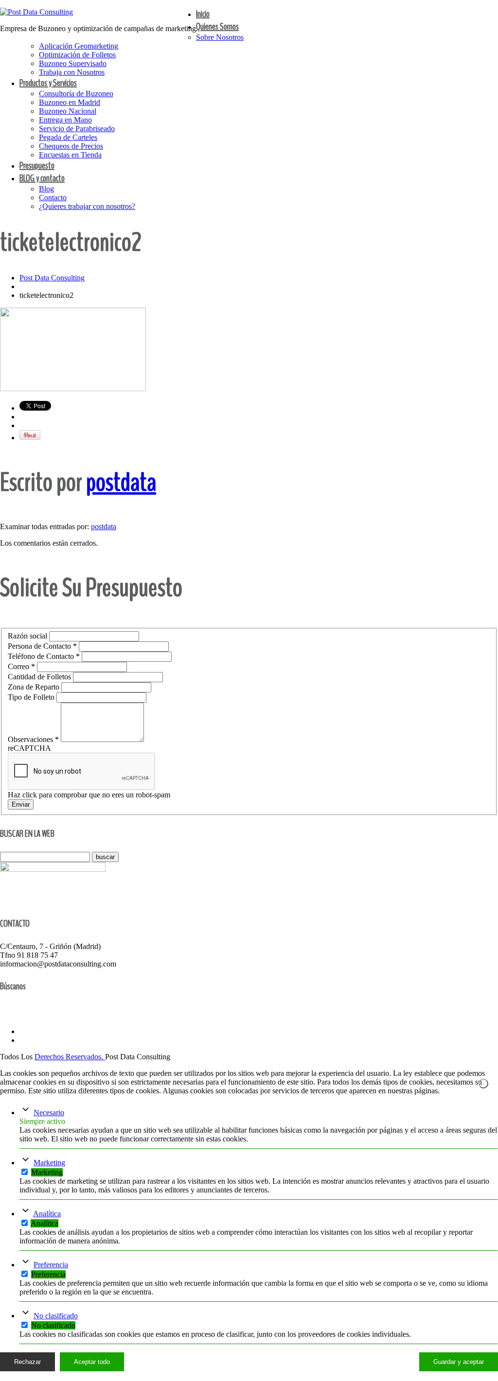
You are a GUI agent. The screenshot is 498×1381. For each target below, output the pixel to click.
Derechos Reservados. (70, 1057)
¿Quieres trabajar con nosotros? (87, 206)
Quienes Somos (217, 26)
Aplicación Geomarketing (78, 46)
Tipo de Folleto (32, 697)
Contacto (53, 197)
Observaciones (33, 739)
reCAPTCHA (29, 748)
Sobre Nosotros (220, 37)
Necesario (49, 1112)
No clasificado (56, 1316)
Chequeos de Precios (71, 146)
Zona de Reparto (34, 687)
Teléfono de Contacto (44, 656)
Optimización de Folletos (77, 55)
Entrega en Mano (65, 120)
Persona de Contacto (42, 646)
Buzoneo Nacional (67, 111)
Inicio (203, 13)
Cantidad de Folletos (40, 677)
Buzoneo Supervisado (73, 63)
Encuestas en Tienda (70, 155)
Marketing (49, 1162)
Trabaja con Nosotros (72, 72)
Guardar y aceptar (458, 1361)
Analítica (47, 1213)
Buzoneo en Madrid (69, 102)
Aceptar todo (92, 1361)
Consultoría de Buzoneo (76, 93)
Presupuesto (36, 165)
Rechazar (27, 1361)
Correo (21, 666)
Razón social (28, 636)
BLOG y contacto (42, 178)
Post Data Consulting (52, 278)
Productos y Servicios (48, 82)
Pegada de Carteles (68, 137)
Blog (46, 189)
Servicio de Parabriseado (77, 128)
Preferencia (51, 1264)
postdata (121, 482)
